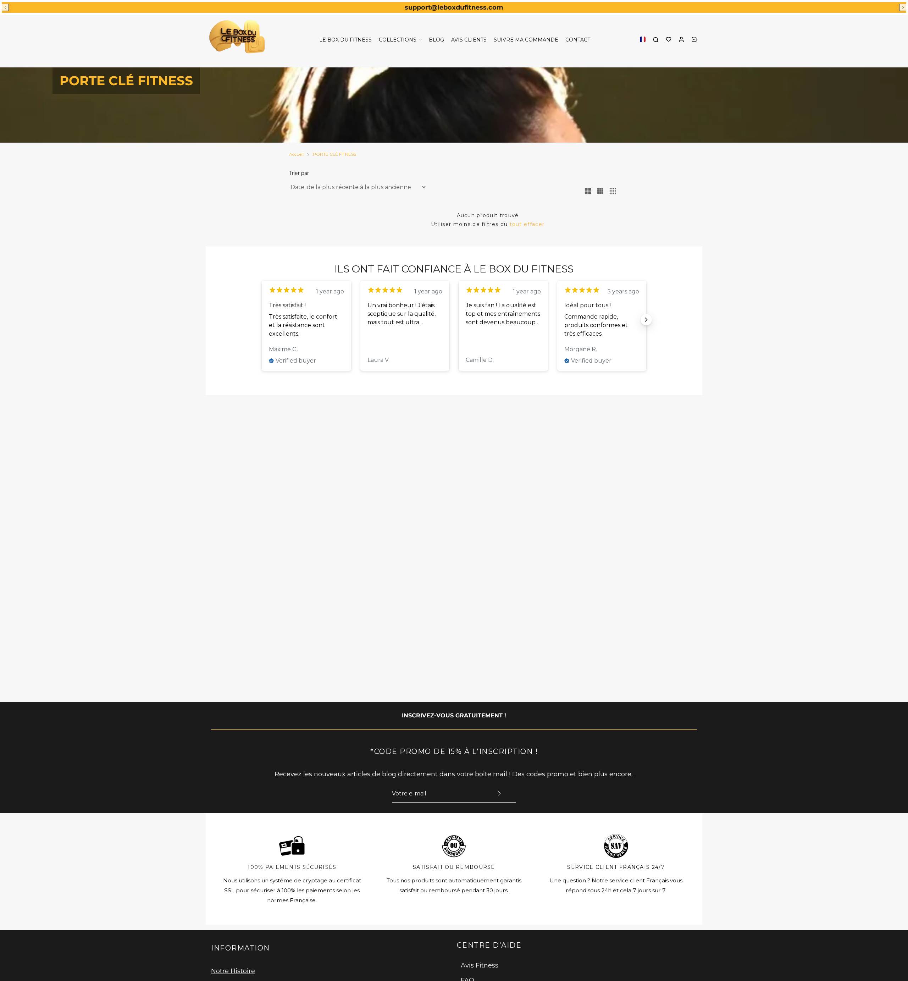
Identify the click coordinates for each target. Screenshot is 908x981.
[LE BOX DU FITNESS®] (238, 39)
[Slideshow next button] (646, 319)
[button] (5, 7)
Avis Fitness (479, 965)
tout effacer (527, 224)
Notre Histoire (233, 971)
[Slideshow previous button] (261, 319)
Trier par (299, 173)
